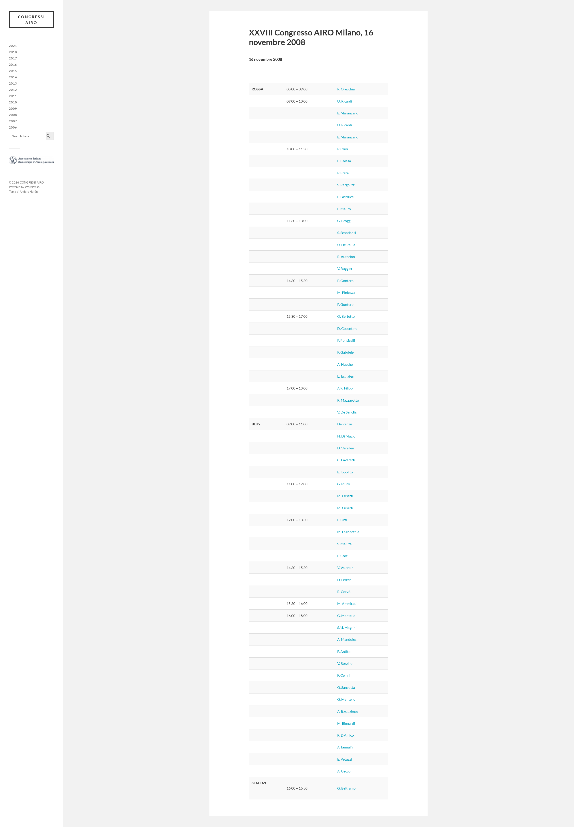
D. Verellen (345, 448)
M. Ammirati (347, 603)
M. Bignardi (346, 723)
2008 (13, 115)
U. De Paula (346, 245)
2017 (13, 58)
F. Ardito (343, 651)
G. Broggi (344, 221)
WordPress (32, 187)
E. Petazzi (344, 759)
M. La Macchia (348, 531)
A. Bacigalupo (347, 711)
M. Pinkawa (346, 292)
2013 (13, 83)
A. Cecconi (345, 771)
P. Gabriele (345, 352)
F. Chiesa (344, 161)
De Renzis (344, 424)
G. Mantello (346, 615)
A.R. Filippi (345, 388)
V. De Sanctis (347, 412)
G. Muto (343, 484)
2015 (13, 71)
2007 (13, 121)
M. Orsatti (345, 496)
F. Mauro (344, 209)
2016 (13, 64)
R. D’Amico (345, 735)
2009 (13, 108)
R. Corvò (343, 591)
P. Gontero (345, 280)
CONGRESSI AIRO (31, 19)
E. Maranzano (347, 113)
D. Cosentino (347, 328)
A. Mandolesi (347, 639)
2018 (13, 52)
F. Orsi (342, 520)
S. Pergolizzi (346, 185)
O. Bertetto (346, 316)
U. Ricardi (344, 101)
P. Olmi (342, 149)
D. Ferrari (344, 580)
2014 (13, 77)
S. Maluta (344, 544)
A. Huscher (345, 364)
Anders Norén (29, 191)
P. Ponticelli (346, 340)
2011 (13, 96)
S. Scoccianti (346, 232)
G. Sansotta (346, 687)
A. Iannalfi (345, 747)
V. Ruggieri (345, 268)
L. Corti (342, 556)
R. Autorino (346, 256)
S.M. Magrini (347, 627)
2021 (13, 46)
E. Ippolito (345, 472)
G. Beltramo (346, 788)
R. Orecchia (346, 89)
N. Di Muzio (346, 436)
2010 (13, 102)
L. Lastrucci (345, 197)
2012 (13, 90)
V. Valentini (345, 567)
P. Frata (343, 173)
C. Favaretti (346, 460)
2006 (13, 127)
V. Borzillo (344, 663)
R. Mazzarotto (348, 400)
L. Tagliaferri (346, 376)
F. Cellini (343, 675)
